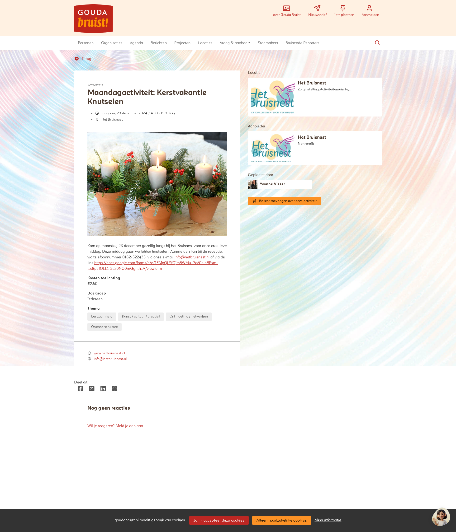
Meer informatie (327, 520)
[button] (85, 43)
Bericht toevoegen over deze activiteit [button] (288, 201)
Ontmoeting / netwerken (189, 316)
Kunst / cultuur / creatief (141, 316)
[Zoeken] (377, 42)
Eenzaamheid (101, 316)
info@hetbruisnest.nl (192, 257)
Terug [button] (86, 58)
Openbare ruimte (104, 327)
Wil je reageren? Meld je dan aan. (115, 426)
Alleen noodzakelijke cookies (281, 520)
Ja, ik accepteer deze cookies (219, 520)
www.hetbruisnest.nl (109, 353)
